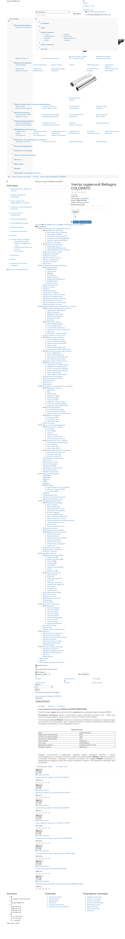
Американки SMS (52, 557)
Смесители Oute (52, 612)
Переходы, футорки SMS (55, 567)
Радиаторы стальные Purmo (56, 402)
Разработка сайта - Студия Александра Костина (102, 923)
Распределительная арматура (54, 530)
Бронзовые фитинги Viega (50, 114)
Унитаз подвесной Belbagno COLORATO (48, 696)
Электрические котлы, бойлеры (57, 440)
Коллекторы (91, 131)
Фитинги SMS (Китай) (54, 353)
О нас (47, 34)
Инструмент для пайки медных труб (58, 349)
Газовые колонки (52, 435)
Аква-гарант (51, 390)
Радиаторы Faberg (53, 396)
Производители (50, 36)
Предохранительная (102, 123)
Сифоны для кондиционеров (38, 69)
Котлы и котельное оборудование (17, 214)
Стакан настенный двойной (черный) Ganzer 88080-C (52, 808)
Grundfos (50, 485)
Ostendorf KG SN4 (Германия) (56, 248)
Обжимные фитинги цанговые (56, 343)
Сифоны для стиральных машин (21, 69)
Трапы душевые (21, 65)
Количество (75, 204)
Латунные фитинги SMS (23, 114)
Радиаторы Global (53, 398)
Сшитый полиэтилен (48, 106)
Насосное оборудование (19, 219)
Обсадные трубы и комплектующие (55, 361)
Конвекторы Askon (53, 417)
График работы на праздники (70, 39)
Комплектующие (101, 142)
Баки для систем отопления (56, 452)
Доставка (51, 706)
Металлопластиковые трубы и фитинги (59, 351)
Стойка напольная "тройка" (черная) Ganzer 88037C (52, 777)
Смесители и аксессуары (19, 231)
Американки (73, 116)
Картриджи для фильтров (52, 643)
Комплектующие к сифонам (74, 99)
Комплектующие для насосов (53, 499)
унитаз (76, 222)
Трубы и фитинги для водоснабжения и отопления (20, 202)
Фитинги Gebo (100, 116)
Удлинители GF (52, 590)
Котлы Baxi (50, 429)
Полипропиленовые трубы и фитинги (59, 308)
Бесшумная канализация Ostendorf (58, 238)
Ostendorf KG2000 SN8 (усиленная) (58, 250)
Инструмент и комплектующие (57, 333)
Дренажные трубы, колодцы (78, 56)
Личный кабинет (54, 899)
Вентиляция (15, 255)
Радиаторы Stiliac (52, 400)
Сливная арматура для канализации (18, 196)
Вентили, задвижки (53, 512)
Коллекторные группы (112, 131)
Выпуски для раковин (40, 65)
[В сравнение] (75, 217)
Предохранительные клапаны (56, 538)
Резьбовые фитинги (17, 227)
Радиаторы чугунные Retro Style (57, 405)
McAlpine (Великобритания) (56, 279)
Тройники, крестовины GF (55, 584)
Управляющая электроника (51, 125)
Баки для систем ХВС (54, 454)
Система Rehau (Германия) (56, 328)
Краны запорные (92, 906)
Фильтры (13, 235)
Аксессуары (48, 627)
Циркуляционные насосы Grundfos (58, 487)
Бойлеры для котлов (93, 905)
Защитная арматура (50, 528)
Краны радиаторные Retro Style (57, 516)
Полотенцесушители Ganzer (56, 411)
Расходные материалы (103, 58)
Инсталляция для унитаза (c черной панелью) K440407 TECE (55, 853)
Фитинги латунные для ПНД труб (57, 368)
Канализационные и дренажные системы (57, 228)
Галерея (66, 34)
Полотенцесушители (49, 142)
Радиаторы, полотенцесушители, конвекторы (58, 386)
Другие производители (54, 623)
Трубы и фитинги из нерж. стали (54, 335)
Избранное (52, 903)
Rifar (48, 392)
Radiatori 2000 (51, 394)
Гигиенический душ (50, 625)
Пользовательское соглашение (59, 906)
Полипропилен (20, 106)
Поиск (37, 690)
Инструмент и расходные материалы (53, 662)
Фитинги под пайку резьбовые (56, 341)
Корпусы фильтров (50, 639)
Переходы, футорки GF (54, 582)
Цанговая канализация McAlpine (57, 240)
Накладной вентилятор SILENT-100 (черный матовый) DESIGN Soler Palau (59, 884)
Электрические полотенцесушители (58, 413)
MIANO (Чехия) (52, 269)
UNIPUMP (47, 475)
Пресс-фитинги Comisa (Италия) (57, 357)
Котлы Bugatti (51, 431)
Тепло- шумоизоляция (76, 58)
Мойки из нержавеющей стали (54, 651)
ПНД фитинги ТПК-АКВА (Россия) (58, 365)
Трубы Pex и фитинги (54, 322)
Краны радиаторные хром (55, 509)
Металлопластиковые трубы (56, 359)
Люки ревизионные (39, 135)
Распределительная (48, 123)
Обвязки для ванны (93, 65)
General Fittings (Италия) (55, 324)
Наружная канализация (54, 244)
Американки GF (52, 575)
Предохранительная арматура (57, 532)
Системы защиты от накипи (53, 641)
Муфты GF (50, 577)
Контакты (48, 38)
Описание (41, 706)
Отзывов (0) (61, 706)
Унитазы (17, 249)
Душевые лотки (52, 283)
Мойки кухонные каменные (23, 247)
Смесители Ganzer (53, 608)
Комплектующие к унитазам (53, 304)
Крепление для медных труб (56, 347)
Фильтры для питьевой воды (53, 633)
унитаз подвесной (85, 222)
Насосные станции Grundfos (56, 489)
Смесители (50, 606)
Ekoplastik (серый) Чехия (55, 314)
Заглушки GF (51, 586)
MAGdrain (50, 273)
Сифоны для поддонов (109, 66)
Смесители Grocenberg (54, 617)
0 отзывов (74, 195)
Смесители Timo (52, 619)
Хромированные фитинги (50, 116)
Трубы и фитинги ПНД (49, 108)
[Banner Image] (17, 269)
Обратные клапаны (22, 58)
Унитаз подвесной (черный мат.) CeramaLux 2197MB (52, 823)
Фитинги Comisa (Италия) (55, 355)
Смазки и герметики (50, 261)
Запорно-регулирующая (23, 123)
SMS (45, 481)
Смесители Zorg (52, 621)
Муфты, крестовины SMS (55, 559)
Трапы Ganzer (51, 271)
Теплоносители (20, 135)
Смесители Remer (53, 616)
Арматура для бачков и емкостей (58, 69)
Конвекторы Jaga (52, 421)
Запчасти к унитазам (93, 901)
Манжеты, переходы (53, 242)
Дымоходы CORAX (50, 466)
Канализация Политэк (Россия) (57, 232)
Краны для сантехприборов (56, 510)
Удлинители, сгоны (22, 116)
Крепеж (13, 259)
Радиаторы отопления (23, 142)
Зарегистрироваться (99, 12)
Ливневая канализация (103, 56)
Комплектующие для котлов (56, 438)
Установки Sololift (52, 491)
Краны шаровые (52, 505)
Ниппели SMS (51, 561)
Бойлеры (50, 433)
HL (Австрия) (51, 275)
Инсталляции (19, 251)
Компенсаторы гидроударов (56, 544)
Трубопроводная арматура (19, 223)
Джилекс (47, 479)
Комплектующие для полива (53, 378)
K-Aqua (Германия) (53, 312)
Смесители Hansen (53, 610)
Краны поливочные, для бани (56, 518)
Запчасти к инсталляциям (95, 903)
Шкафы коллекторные (58, 135)
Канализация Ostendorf (54, 234)
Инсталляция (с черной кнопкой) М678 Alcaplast (50, 869)
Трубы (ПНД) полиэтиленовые (57, 374)
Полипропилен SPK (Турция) (56, 310)
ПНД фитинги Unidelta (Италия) (57, 367)
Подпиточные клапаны (54, 542)
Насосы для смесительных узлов (54, 497)
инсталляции (97, 899)
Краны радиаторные (53, 507)
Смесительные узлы (93, 133)
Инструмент (48, 384)
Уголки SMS (51, 565)
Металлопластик (74, 106)
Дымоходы (108, 133)
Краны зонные (51, 524)
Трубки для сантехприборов (53, 376)
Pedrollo (46, 493)
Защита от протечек (75, 125)
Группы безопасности (54, 534)
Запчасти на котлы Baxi (54, 437)
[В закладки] (75, 215)
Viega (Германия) (52, 277)
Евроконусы (51, 331)
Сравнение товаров (55, 897)
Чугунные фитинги (102, 114)
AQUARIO (47, 477)
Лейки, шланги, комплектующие (54, 629)
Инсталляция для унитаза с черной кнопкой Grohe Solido (53, 838)
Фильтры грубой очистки (52, 635)
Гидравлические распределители (74, 132)
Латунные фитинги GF (76, 114)
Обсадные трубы (101, 106)
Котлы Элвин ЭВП (53, 446)
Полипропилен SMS (53, 318)
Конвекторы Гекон (53, 419)
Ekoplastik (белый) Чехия (55, 316)
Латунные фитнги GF (54, 573)
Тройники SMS (52, 563)
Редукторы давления (53, 540)
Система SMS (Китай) (54, 326)
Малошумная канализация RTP (57, 236)
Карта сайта (67, 36)
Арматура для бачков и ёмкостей (54, 298)
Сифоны (72, 65)
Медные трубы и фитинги (24, 108)
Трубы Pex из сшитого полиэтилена (58, 330)
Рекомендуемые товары (44, 766)
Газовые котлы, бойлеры (20, 132)
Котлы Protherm (52, 444)
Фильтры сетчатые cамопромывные (55, 637)
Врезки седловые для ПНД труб (57, 370)
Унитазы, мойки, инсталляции (20, 239)
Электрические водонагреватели (57, 442)
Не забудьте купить (62, 766)
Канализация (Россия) (54, 246)
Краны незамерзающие (54, 514)
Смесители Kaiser (53, 614)
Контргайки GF (52, 588)
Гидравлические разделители (53, 458)
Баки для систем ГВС (54, 456)
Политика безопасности (56, 905)
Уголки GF (50, 581)
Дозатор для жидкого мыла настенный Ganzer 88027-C (53, 792)
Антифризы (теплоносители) (53, 468)
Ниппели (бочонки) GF (54, 579)
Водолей (47, 483)
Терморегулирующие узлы (55, 522)
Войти (88, 12)
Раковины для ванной (22, 241)
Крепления (99, 108)
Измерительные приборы (24, 125)
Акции (47, 40)
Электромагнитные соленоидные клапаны (60, 520)
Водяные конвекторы (76, 142)
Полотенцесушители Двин (55, 409)
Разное (49, 569)
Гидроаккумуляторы (50, 495)
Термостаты (51, 545)
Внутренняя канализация (24, 27)
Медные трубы (52, 345)
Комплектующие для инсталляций (111, 69)
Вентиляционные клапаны (50, 58)
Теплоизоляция (74, 108)
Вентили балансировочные (56, 526)
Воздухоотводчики (53, 536)
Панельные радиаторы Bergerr (57, 403)
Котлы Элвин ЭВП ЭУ (54, 448)
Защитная (72, 123)
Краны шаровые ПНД (54, 372)
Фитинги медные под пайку (56, 339)
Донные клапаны (56, 65)
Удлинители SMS (52, 571)
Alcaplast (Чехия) (52, 281)
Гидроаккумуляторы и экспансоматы (58, 132)
